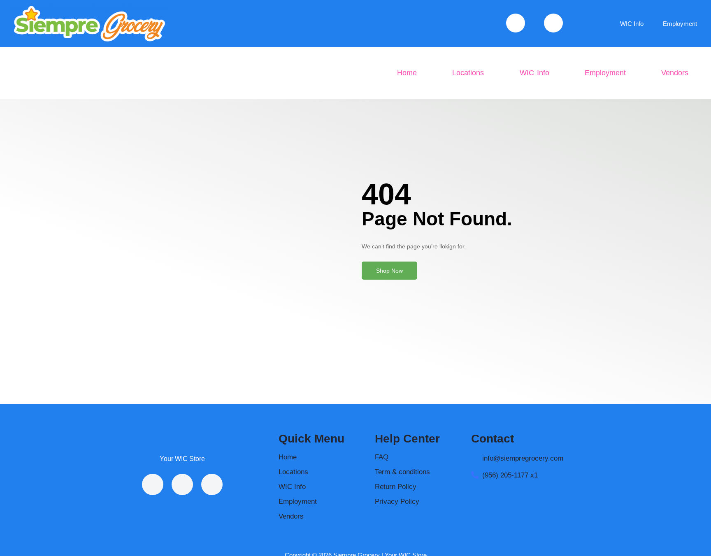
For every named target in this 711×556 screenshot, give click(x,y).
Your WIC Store (182, 458)
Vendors (674, 73)
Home (407, 73)
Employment (680, 23)
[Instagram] (182, 484)
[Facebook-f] (152, 484)
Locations (468, 73)
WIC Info (632, 23)
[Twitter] (212, 484)
